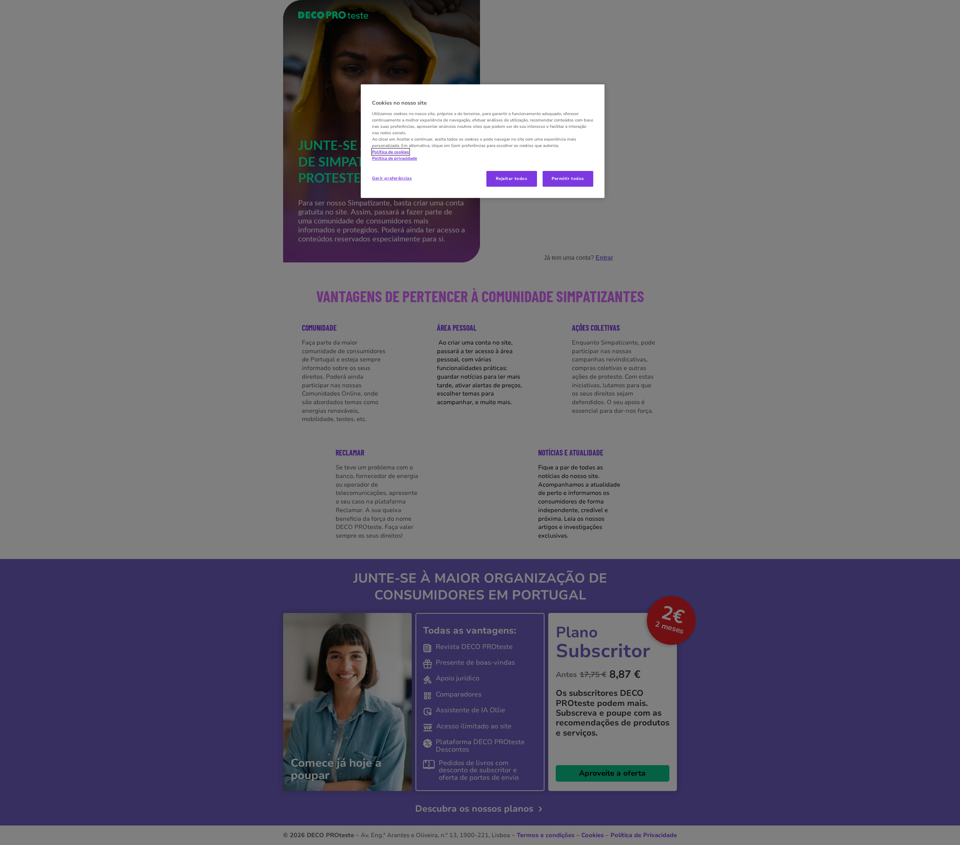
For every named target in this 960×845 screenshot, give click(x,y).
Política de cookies (390, 152)
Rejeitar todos (512, 178)
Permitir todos (568, 178)
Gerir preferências (392, 178)
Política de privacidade (394, 158)
